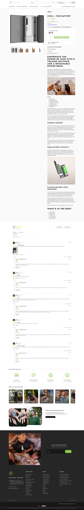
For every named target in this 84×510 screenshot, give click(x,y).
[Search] (53, 3)
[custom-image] (11, 474)
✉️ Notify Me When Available (52, 24)
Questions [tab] (20, 232)
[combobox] (42, 2)
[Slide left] (10, 50)
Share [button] (15, 256)
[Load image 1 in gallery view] (14, 50)
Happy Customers (67, 380)
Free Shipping (16, 380)
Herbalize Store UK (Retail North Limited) (65, 503)
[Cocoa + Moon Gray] (52, 33)
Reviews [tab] (14, 232)
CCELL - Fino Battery (16, 254)
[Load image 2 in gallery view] (21, 50)
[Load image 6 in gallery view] (40, 50)
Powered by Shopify (72, 503)
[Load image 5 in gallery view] (33, 50)
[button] (73, 2)
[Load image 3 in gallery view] (27, 50)
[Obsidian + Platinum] (50, 33)
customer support (49, 413)
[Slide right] (44, 50)
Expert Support (50, 380)
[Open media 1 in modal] (27, 28)
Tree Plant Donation (33, 380)
